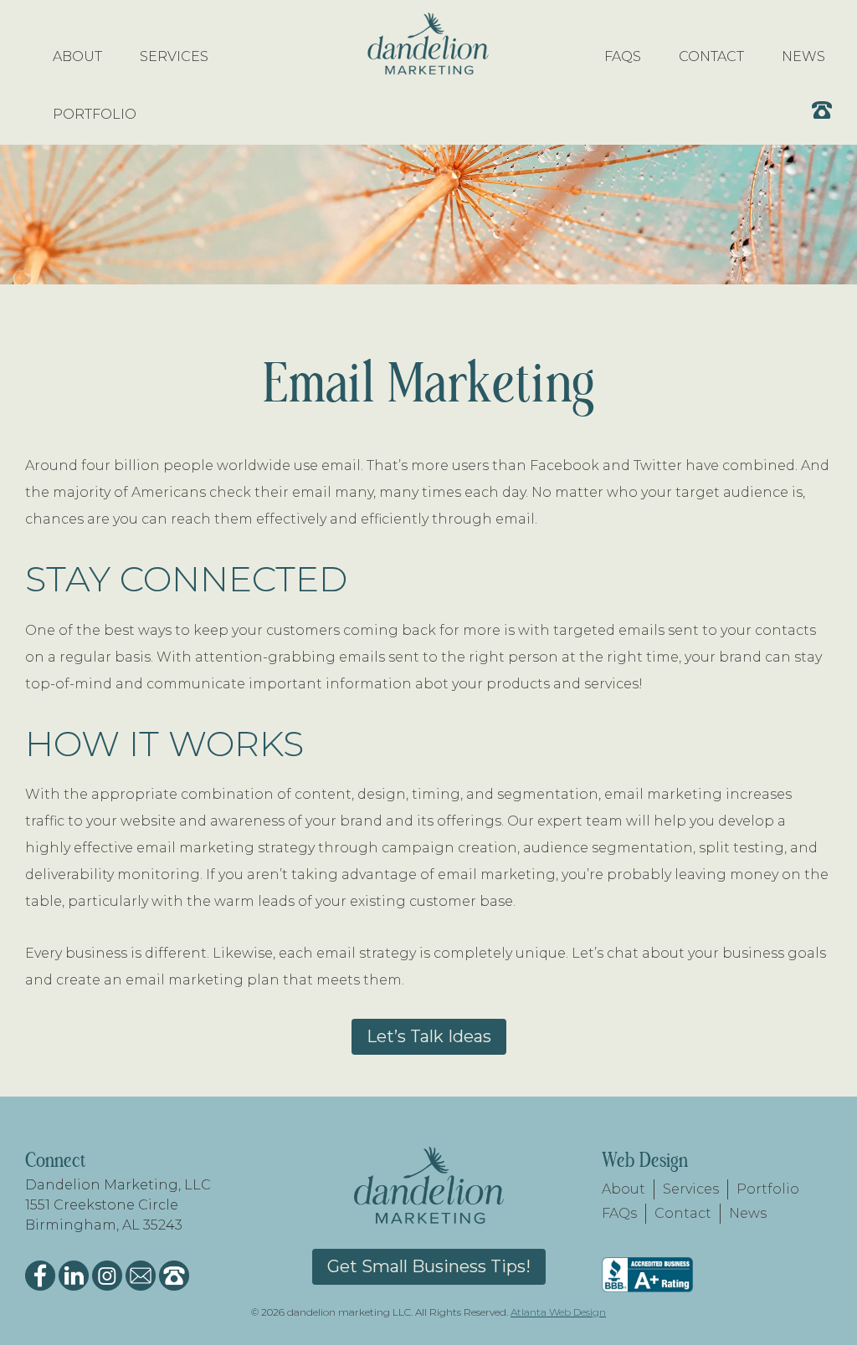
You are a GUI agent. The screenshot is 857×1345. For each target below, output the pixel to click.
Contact (682, 1213)
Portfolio (767, 1189)
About (623, 1189)
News (748, 1213)
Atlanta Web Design (558, 1312)
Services (691, 1189)
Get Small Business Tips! (429, 1266)
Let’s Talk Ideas (429, 1036)
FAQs (619, 1213)
